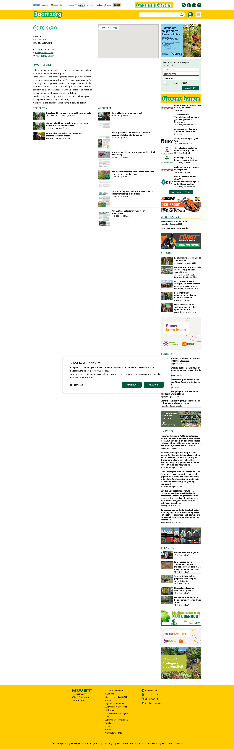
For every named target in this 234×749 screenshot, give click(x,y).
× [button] (167, 359)
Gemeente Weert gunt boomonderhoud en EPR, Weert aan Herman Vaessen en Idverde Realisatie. (181, 370)
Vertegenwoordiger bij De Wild (186, 139)
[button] (77, 384)
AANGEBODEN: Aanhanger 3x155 (175, 221)
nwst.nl (179, 743)
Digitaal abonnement (115, 703)
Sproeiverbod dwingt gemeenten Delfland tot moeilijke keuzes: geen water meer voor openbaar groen (187, 565)
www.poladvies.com (45, 55)
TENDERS (167, 354)
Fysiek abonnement (114, 690)
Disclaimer (110, 723)
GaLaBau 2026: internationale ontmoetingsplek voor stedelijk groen (187, 269)
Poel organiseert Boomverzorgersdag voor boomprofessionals (186, 295)
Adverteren (110, 716)
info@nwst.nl (151, 690)
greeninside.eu (166, 743)
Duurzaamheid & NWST (116, 697)
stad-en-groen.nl (92, 743)
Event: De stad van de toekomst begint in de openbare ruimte (184, 307)
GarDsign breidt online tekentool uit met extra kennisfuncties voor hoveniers (67, 124)
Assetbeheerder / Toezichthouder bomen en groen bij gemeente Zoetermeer (186, 118)
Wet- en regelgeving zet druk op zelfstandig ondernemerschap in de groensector (132, 192)
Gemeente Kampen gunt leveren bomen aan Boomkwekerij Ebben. (179, 392)
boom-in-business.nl (148, 743)
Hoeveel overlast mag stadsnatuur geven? (184, 589)
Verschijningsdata (113, 732)
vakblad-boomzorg (153, 703)
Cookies (109, 729)
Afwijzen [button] (131, 384)
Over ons (109, 693)
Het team (109, 710)
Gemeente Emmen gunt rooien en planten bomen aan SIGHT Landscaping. (180, 359)
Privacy (108, 726)
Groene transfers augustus (186, 552)
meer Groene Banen (181, 192)
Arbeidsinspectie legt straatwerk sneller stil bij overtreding (133, 153)
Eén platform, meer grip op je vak (127, 113)
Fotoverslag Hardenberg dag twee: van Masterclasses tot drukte (64, 134)
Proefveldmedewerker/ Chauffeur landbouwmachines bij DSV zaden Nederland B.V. (186, 180)
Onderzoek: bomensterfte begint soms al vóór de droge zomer (187, 600)
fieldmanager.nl (59, 743)
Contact (109, 700)
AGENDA (166, 253)
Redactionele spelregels (116, 713)
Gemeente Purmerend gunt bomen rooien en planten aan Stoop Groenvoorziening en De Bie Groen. (180, 382)
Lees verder (88, 377)
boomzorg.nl (108, 743)
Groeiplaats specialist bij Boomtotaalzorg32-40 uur (186, 149)
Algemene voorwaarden (116, 719)
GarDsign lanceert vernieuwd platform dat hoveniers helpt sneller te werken (131, 133)
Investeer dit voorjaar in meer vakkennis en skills (68, 113)
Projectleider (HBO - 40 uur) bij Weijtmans (186, 168)
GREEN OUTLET (171, 216)
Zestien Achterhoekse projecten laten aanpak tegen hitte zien (185, 578)
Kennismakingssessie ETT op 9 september (187, 259)
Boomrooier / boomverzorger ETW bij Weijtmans (187, 106)
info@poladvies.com (44, 52)
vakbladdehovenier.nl (126, 743)
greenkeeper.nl (76, 743)
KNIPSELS (167, 431)
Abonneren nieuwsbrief (116, 706)
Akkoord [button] (154, 384)
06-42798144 (151, 698)
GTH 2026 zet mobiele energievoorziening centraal (187, 282)
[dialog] (117, 374)
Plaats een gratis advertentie (174, 228)
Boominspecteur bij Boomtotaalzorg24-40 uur (186, 158)
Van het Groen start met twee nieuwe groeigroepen (129, 212)
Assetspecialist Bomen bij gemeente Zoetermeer (186, 130)
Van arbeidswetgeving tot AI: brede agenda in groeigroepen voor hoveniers (133, 172)
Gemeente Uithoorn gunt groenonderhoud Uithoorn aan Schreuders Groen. (180, 401)
